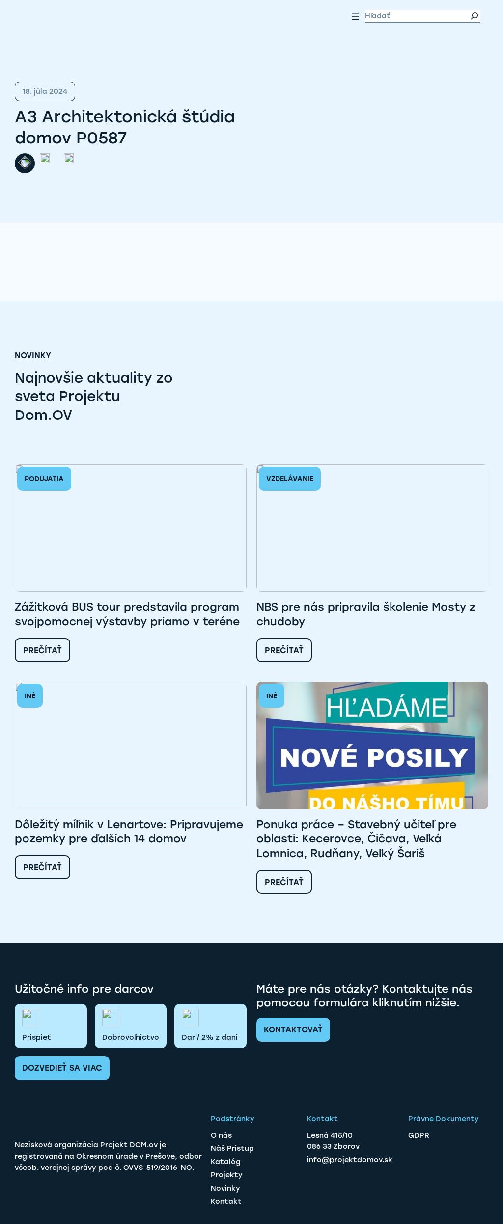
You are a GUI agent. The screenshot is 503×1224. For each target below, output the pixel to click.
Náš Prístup (232, 1148)
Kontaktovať (293, 1029)
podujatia (44, 479)
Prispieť (36, 1037)
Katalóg (226, 1161)
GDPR (418, 1135)
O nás (221, 1135)
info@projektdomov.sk (349, 1159)
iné (30, 696)
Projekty (227, 1174)
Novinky (225, 1188)
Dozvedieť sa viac (62, 1068)
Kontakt (226, 1201)
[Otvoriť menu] (355, 16)
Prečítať (42, 650)
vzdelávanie (289, 479)
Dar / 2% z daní (210, 1037)
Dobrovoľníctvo (130, 1037)
